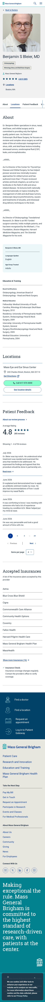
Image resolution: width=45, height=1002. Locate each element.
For (10, 856)
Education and (16, 767)
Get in (9, 797)
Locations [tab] (15, 104)
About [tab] (5, 104)
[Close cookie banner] (34, 978)
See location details (22, 390)
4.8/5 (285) (23, 79)
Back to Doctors (11, 10)
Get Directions (10, 376)
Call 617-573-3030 (24, 383)
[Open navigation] (40, 3)
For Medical (15, 816)
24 (35, 536)
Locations (10, 85)
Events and (12, 812)
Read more (7, 471)
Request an (15, 802)
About (7, 832)
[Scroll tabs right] (43, 104)
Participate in (14, 807)
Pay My (8, 792)
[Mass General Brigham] (12, 3)
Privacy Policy (21, 996)
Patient (10, 756)
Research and (17, 762)
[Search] (35, 3)
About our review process (14, 419)
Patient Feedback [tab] (30, 104)
